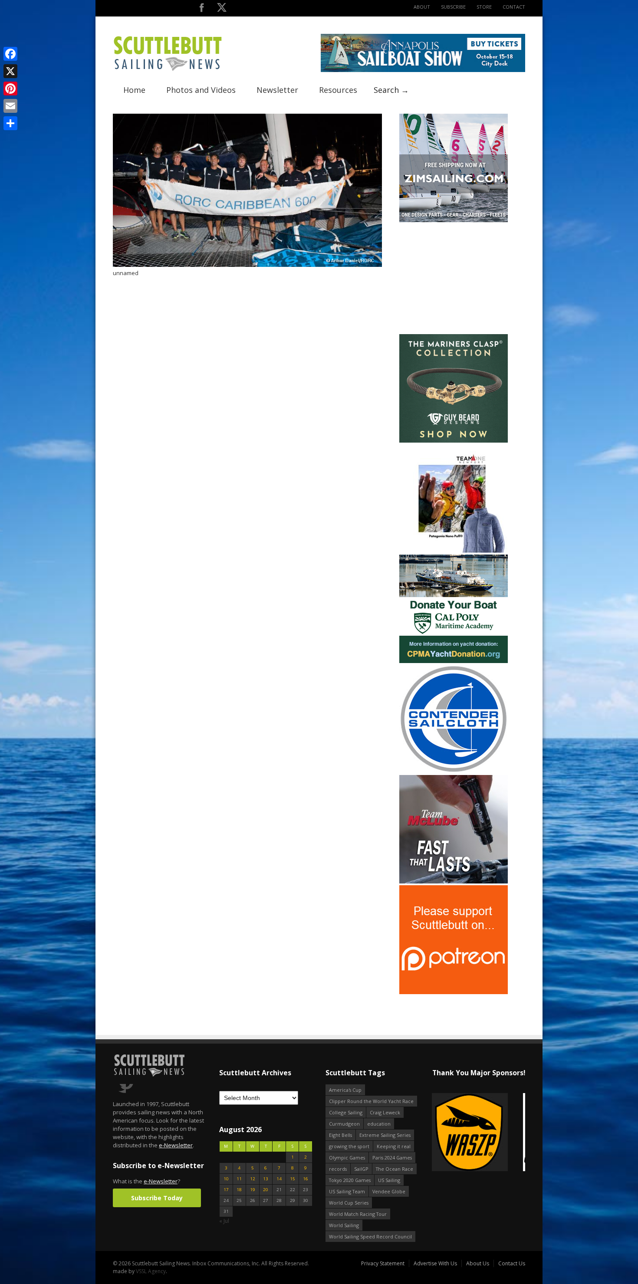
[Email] (10, 106)
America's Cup (345, 1090)
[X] (10, 71)
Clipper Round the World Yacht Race (371, 1101)
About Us (477, 1263)
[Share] (10, 123)
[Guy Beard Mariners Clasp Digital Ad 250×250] (453, 440)
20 (265, 1189)
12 (252, 1179)
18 (239, 1189)
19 (252, 1189)
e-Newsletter (176, 1145)
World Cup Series (348, 1202)
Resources (338, 90)
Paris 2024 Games (392, 1157)
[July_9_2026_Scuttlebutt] (453, 661)
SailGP (361, 1169)
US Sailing (389, 1180)
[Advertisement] (453, 278)
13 (265, 1179)
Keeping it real (394, 1146)
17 (226, 1189)
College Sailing (345, 1112)
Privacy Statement (383, 1263)
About (422, 6)
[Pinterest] (10, 88)
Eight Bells (340, 1135)
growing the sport (349, 1146)
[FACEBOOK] (201, 9)
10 (226, 1179)
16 (305, 1179)
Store (484, 6)
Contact (514, 6)
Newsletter (277, 90)
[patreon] (453, 992)
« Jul (224, 1221)
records (338, 1169)
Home (134, 90)
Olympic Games (347, 1157)
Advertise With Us (435, 1263)
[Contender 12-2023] (453, 771)
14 (279, 1179)
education (379, 1123)
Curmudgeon (344, 1123)
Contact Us (511, 1263)
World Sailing (344, 1225)
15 (292, 1179)
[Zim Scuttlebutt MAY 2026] (453, 220)
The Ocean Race (394, 1169)
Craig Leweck (385, 1112)
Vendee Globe (388, 1191)
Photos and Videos (201, 90)
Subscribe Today (157, 1198)
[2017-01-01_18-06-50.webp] (478, 1132)
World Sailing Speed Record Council (370, 1236)
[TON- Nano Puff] (453, 551)
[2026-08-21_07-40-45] (423, 70)
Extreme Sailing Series (385, 1135)
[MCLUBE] (453, 881)
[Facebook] (10, 53)
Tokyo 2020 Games (350, 1180)
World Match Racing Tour (358, 1214)
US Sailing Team (347, 1191)
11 (239, 1179)
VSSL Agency (151, 1271)
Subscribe (453, 6)
